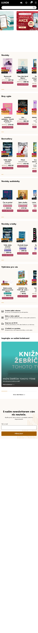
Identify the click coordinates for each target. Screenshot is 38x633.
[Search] (34, 7)
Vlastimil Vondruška (23, 204)
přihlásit (19, 433)
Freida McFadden (22, 161)
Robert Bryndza (23, 119)
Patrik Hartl (7, 122)
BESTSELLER (5, 70)
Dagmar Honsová (7, 204)
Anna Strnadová (23, 79)
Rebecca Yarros (23, 246)
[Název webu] (5, 2)
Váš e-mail (4, 424)
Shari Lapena (7, 163)
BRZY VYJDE (5, 113)
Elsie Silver (7, 78)
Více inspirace (18, 394)
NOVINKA (4, 72)
